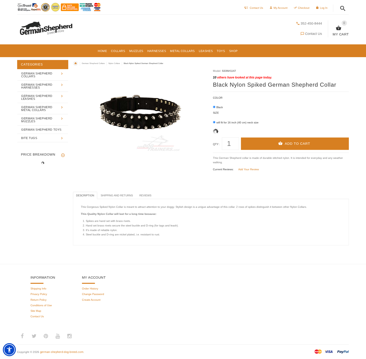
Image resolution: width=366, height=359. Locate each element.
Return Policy (38, 299)
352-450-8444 (311, 23)
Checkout (303, 7)
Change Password (93, 294)
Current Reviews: (223, 169)
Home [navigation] (75, 63)
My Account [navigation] (280, 7)
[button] (341, 8)
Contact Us (313, 34)
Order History (90, 288)
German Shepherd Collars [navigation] (93, 63)
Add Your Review (248, 169)
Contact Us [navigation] (256, 7)
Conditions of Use (41, 305)
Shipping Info (38, 288)
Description (85, 195)
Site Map (35, 310)
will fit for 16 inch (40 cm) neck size (237, 122)
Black (219, 107)
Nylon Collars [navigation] (114, 63)
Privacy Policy (38, 294)
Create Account (91, 299)
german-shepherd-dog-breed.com (61, 351)
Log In (323, 7)
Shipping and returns (117, 195)
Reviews (145, 195)
